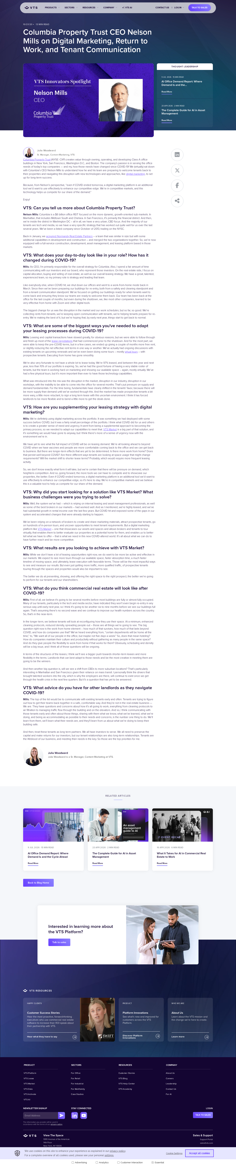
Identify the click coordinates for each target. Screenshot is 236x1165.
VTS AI (128, 7)
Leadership (171, 1083)
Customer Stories (127, 1073)
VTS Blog (123, 1078)
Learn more (178, 1036)
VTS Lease (29, 1078)
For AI (169, 1094)
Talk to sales (199, 7)
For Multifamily (78, 1089)
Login (209, 1108)
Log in (177, 7)
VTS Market (110, 429)
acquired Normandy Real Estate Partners (69, 236)
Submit (61, 1115)
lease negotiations (62, 341)
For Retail (75, 1078)
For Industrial (77, 1083)
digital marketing (135, 174)
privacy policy (56, 1124)
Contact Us (162, 7)
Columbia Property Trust (37, 159)
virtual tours (131, 351)
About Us (170, 1073)
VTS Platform (30, 1073)
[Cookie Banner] (118, 1156)
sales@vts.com (206, 1143)
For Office (76, 1073)
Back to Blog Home (38, 882)
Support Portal (206, 1139)
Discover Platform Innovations (133, 1036)
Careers (169, 1078)
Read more (167, 91)
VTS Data (28, 1089)
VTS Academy (125, 1089)
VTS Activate (30, 1094)
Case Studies (77, 1094)
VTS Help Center (127, 1083)
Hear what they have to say (42, 1036)
